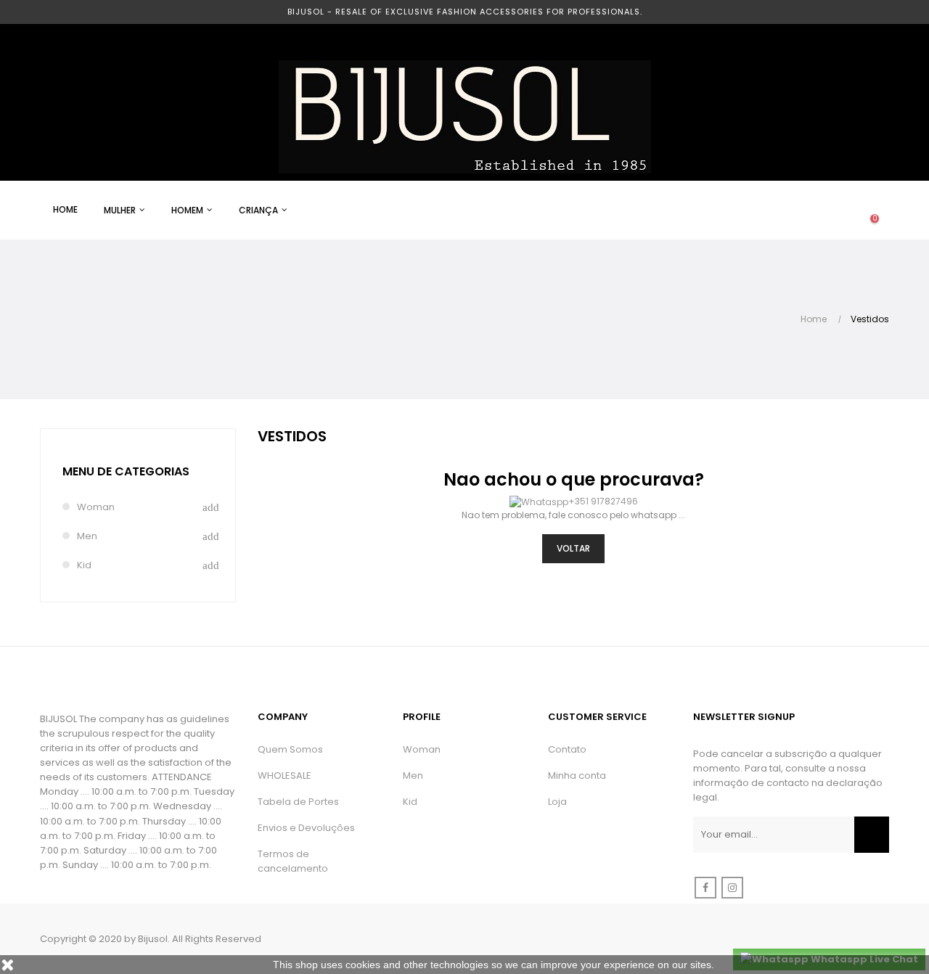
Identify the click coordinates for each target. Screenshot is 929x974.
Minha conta (577, 775)
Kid (84, 565)
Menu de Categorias (125, 471)
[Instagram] (732, 887)
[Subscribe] (871, 835)
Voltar (573, 548)
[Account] (816, 210)
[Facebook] (705, 887)
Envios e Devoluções (306, 828)
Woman (96, 507)
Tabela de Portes (298, 802)
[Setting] (845, 210)
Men (87, 536)
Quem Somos (290, 749)
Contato (567, 749)
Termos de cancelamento (293, 861)
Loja (557, 802)
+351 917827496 (603, 501)
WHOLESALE (284, 775)
